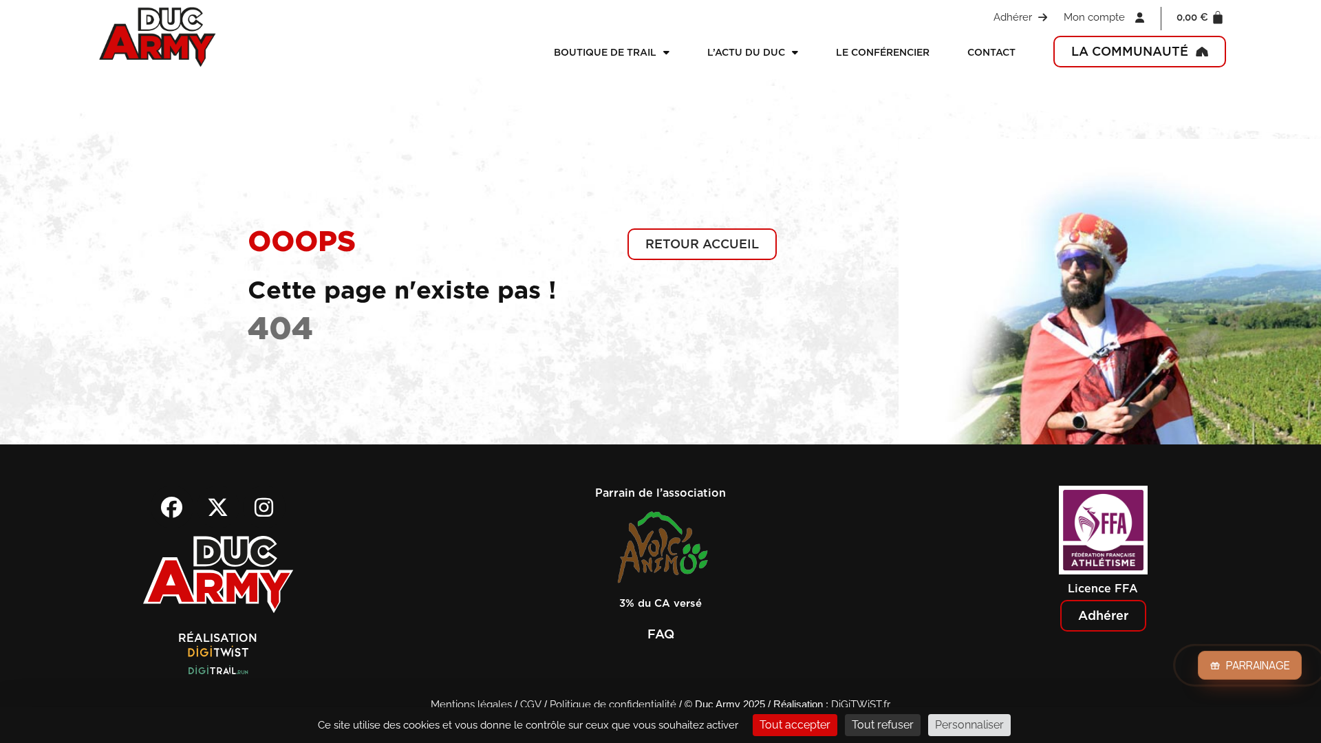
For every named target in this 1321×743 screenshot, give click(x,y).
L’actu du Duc (746, 52)
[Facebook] (172, 507)
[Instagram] (264, 507)
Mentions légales (471, 704)
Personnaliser (969, 724)
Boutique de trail (605, 52)
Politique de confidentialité (613, 704)
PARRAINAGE (1258, 665)
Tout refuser (883, 724)
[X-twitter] (218, 507)
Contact (991, 52)
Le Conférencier (883, 52)
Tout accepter (795, 724)
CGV (530, 704)
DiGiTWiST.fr (860, 704)
